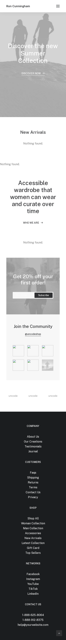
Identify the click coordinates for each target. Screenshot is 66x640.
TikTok (33, 588)
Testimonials (33, 446)
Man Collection (33, 528)
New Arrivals (33, 538)
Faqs (33, 472)
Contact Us (33, 492)
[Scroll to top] (59, 633)
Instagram (33, 579)
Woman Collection (33, 523)
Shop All (33, 518)
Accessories (33, 533)
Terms (33, 487)
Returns (33, 482)
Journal (33, 451)
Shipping (33, 477)
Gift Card (33, 548)
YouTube (33, 584)
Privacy (33, 497)
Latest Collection (33, 543)
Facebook (33, 574)
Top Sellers (33, 553)
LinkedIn (33, 593)
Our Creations (33, 441)
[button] (58, 6)
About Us (33, 436)
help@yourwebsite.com (33, 624)
